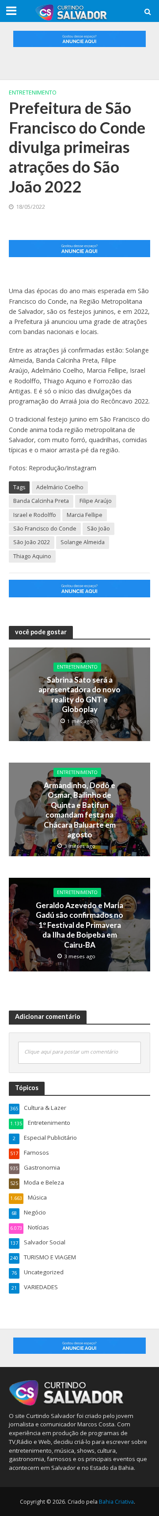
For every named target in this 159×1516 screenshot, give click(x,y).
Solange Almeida (83, 542)
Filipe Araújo (96, 501)
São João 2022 (31, 542)
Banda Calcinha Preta (41, 501)
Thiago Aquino (32, 556)
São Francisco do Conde (44, 528)
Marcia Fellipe (84, 515)
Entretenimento (33, 92)
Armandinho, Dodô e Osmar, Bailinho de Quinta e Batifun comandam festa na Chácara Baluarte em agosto (80, 810)
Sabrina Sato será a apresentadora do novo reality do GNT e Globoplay (79, 694)
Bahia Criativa (116, 1501)
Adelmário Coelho (59, 487)
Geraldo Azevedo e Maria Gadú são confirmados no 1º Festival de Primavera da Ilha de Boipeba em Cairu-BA (79, 925)
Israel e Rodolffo (34, 515)
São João (98, 528)
